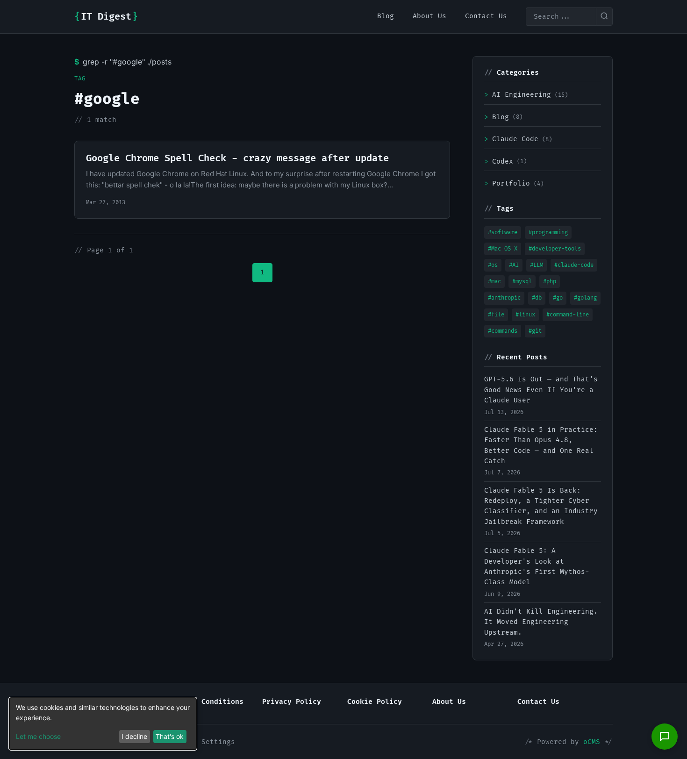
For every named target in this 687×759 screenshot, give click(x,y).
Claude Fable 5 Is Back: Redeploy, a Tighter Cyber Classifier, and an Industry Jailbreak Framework (541, 506)
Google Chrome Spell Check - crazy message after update (237, 158)
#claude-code (574, 265)
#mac (494, 281)
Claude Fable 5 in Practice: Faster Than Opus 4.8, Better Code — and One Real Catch (541, 445)
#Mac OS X (502, 248)
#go (558, 297)
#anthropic (504, 297)
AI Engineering (526, 95)
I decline (134, 736)
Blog (503, 117)
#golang (585, 297)
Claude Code (518, 139)
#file (496, 314)
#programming (548, 232)
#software (502, 232)
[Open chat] (664, 736)
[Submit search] (604, 16)
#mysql (522, 281)
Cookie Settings (203, 742)
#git (535, 331)
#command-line (567, 314)
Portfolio (514, 183)
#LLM (536, 265)
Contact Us (538, 702)
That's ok (170, 736)
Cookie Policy (374, 702)
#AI (514, 265)
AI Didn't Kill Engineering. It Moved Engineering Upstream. (541, 622)
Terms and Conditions (201, 702)
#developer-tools (555, 248)
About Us (449, 702)
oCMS (591, 742)
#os (493, 265)
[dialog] (102, 724)
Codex (505, 161)
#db (537, 297)
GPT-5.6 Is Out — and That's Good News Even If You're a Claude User (541, 389)
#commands (502, 331)
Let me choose (38, 736)
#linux (525, 314)
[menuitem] (385, 16)
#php (549, 281)
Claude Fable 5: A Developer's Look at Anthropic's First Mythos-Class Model (536, 566)
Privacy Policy (291, 702)
